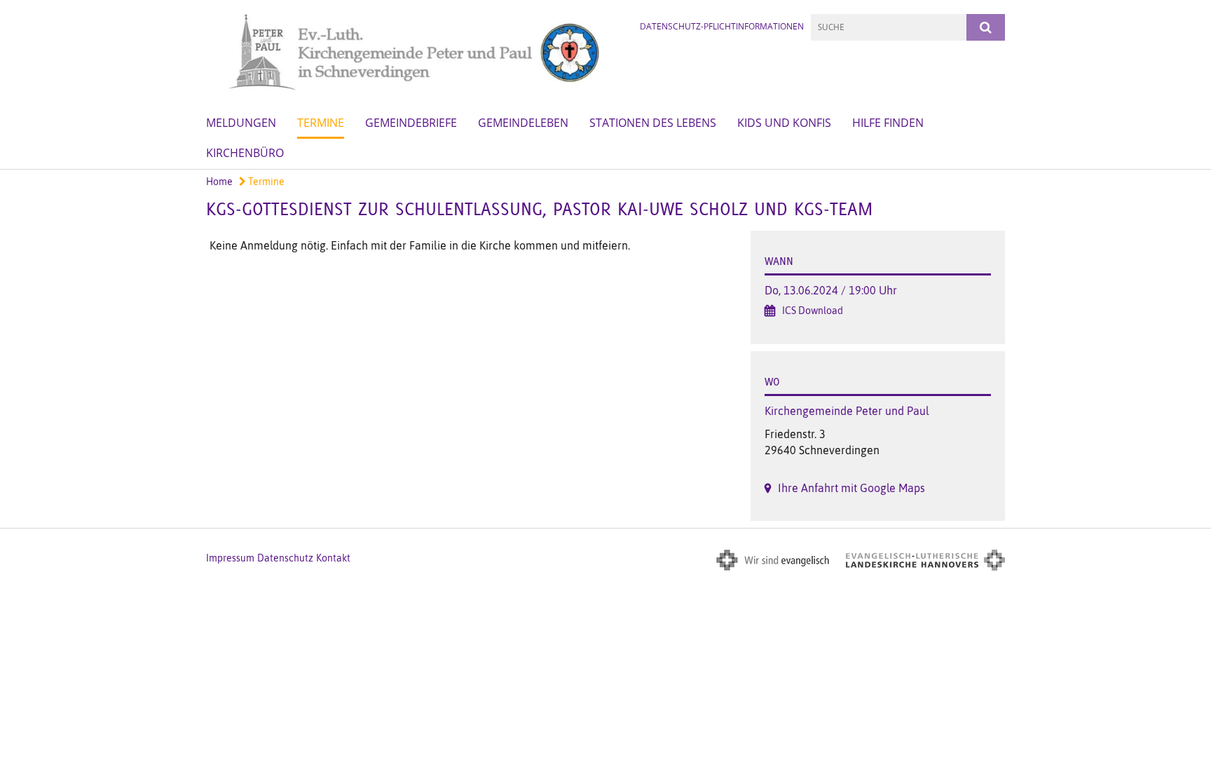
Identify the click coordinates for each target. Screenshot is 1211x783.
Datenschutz (285, 558)
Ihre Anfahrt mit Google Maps (851, 488)
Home (219, 181)
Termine (320, 122)
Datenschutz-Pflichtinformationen (722, 26)
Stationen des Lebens (652, 122)
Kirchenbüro (245, 153)
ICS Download (812, 310)
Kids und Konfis (784, 122)
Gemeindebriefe (411, 122)
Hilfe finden (888, 122)
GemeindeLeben (523, 122)
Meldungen (241, 122)
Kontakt (333, 558)
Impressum (230, 558)
